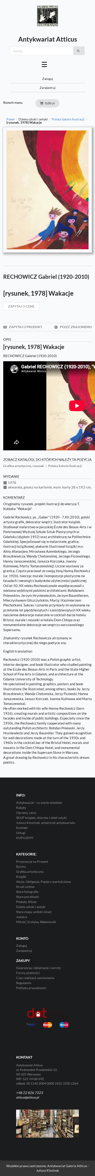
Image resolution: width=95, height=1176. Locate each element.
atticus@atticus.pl (27, 1097)
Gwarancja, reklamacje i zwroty (38, 968)
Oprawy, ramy (26, 813)
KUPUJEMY (24, 838)
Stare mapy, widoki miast (33, 912)
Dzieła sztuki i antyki (30, 907)
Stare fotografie (27, 892)
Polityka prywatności (31, 988)
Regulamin (23, 983)
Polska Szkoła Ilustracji (68, 119)
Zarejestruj (48, 88)
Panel (10, 119)
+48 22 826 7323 (29, 1093)
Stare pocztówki (27, 897)
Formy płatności (28, 973)
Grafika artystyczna (30, 871)
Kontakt (22, 828)
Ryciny (21, 866)
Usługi (20, 833)
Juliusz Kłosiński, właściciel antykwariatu (45, 823)
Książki (21, 877)
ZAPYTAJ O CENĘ (21, 306)
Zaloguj (47, 79)
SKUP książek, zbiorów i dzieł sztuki (41, 818)
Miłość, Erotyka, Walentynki (36, 922)
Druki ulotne (25, 887)
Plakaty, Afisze (26, 902)
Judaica (21, 917)
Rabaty (21, 808)
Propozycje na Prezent (32, 861)
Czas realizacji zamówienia (35, 978)
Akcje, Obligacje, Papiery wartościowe (43, 882)
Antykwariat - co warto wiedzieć (39, 802)
